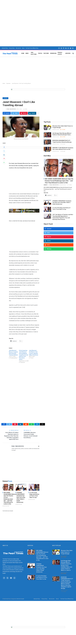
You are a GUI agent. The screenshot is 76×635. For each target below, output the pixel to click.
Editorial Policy (5, 48)
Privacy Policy (12, 48)
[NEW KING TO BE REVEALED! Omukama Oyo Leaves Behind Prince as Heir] (47, 149)
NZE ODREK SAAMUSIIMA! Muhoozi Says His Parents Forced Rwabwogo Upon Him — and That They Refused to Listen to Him (9, 498)
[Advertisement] (38, 10)
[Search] (73, 53)
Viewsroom (53, 53)
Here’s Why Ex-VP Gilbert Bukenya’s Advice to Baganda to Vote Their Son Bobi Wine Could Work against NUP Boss (11, 436)
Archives (67, 53)
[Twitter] (4, 150)
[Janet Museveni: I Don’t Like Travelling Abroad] (21, 127)
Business (8, 83)
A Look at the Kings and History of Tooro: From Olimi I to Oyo (34, 495)
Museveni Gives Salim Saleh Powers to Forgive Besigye (62, 126)
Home (22, 53)
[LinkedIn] (4, 154)
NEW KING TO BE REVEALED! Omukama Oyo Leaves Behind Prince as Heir (62, 148)
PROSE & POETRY (60, 53)
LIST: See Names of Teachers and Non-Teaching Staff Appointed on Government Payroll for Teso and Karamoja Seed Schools (62, 217)
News (27, 53)
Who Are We (18, 48)
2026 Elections (34, 53)
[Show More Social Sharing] (38, 113)
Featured (46, 53)
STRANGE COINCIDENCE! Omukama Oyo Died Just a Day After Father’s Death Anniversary (21, 497)
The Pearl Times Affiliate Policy (32, 48)
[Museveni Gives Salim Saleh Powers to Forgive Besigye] (47, 127)
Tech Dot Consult (20, 598)
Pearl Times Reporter (11, 109)
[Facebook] (4, 147)
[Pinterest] (4, 158)
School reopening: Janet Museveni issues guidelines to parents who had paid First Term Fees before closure (23, 355)
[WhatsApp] (4, 162)
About (23, 48)
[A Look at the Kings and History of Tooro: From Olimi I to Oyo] (33, 487)
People (40, 53)
